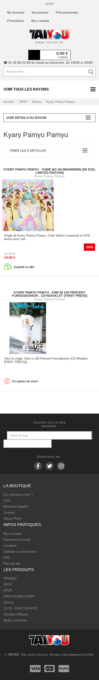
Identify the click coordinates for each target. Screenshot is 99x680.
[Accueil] (49, 36)
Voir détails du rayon (26, 118)
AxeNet (89, 654)
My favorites (15, 12)
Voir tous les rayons (26, 89)
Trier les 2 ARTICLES (27, 150)
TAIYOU (13, 654)
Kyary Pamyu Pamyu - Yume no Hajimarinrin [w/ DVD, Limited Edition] (50, 171)
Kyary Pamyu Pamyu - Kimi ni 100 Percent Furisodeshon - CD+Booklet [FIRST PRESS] (49, 294)
